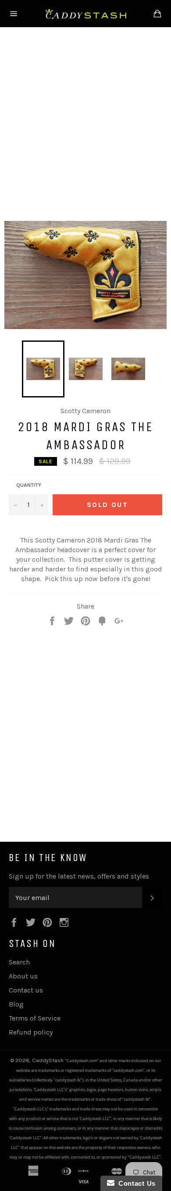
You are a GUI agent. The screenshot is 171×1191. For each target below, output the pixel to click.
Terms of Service (35, 1018)
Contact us (26, 990)
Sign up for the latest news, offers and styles (79, 876)
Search (19, 962)
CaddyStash (48, 1060)
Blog (16, 1004)
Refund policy (31, 1032)
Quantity (28, 485)
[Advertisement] (85, 122)
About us (23, 976)
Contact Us (135, 1183)
